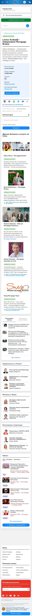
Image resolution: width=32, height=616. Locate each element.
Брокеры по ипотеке (8, 36)
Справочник (7, 9)
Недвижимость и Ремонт (12, 364)
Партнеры (5, 572)
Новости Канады (7, 552)
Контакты (5, 570)
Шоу (4, 474)
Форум (18, 575)
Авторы (18, 552)
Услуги (4, 559)
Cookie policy (19, 572)
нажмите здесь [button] (9, 600)
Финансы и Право (9, 395)
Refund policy (6, 575)
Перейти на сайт (10, 84)
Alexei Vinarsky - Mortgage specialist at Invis (14, 260)
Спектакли (17, 459)
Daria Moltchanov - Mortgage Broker (14, 188)
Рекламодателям (7, 567)
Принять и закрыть (16, 613)
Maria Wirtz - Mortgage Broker (15, 156)
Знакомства (19, 554)
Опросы (18, 559)
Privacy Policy (20, 567)
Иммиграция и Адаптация (12, 425)
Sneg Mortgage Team (11, 296)
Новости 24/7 (6, 554)
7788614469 (8, 73)
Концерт (5, 485)
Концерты (9, 459)
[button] (30, 2)
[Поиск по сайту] (7, 2)
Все (4, 459)
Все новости (16, 357)
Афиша (5, 456)
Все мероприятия (16, 521)
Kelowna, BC (8, 89)
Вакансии (5, 557)
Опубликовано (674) (8, 10)
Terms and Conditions (22, 570)
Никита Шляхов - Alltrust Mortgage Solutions (13, 225)
